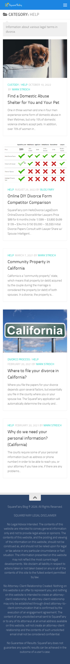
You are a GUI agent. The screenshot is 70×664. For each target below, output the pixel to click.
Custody (13, 84)
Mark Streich (21, 89)
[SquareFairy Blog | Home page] (17, 5)
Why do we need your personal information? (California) (28, 438)
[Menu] (65, 5)
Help (24, 84)
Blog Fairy (47, 189)
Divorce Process (19, 359)
